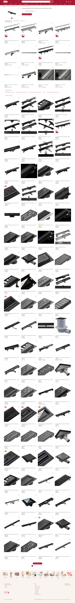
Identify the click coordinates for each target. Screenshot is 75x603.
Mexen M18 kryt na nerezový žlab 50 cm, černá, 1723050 (47, 379)
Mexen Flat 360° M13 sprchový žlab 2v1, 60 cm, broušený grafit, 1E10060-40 (33, 357)
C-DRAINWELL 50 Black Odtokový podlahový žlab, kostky (64, 180)
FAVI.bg (64, 599)
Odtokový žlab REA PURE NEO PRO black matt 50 (12, 136)
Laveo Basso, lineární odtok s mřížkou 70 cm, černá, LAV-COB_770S (15, 512)
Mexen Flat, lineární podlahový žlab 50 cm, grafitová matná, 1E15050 (15, 379)
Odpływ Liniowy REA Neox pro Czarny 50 (27, 114)
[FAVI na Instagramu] (6, 592)
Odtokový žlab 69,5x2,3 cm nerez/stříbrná (27, 62)
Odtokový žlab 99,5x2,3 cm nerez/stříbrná (11, 84)
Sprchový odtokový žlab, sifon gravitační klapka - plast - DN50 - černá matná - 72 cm (51, 62)
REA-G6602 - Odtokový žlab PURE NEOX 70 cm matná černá (64, 357)
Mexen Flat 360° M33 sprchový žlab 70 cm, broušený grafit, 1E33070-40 (16, 401)
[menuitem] (5, 4)
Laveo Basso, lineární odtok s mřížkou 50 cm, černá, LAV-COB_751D (15, 357)
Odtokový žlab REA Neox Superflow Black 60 (45, 158)
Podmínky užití (37, 593)
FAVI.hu (50, 599)
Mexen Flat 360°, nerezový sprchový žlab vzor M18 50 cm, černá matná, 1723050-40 (34, 247)
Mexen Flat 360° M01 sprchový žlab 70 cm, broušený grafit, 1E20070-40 (32, 401)
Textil (17, 577)
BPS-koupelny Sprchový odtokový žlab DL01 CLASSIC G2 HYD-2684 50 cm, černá (17, 313)
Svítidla (23, 577)
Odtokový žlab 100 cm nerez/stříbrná (61, 62)
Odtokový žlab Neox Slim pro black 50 (61, 114)
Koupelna (40, 577)
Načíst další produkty (37, 563)
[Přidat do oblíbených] (18, 8)
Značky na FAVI (37, 587)
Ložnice (52, 577)
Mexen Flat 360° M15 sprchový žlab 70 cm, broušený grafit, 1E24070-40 (49, 313)
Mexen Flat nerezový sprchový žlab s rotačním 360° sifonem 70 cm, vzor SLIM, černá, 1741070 (52, 180)
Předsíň (64, 577)
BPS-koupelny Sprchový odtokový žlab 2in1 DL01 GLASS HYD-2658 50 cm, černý (50, 269)
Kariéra (6, 587)
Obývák (46, 577)
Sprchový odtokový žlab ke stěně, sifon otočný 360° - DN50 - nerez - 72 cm (33, 40)
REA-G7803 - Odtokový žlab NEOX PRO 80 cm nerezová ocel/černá (48, 357)
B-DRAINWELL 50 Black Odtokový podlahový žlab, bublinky (14, 114)
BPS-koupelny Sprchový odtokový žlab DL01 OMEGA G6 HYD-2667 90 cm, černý (33, 423)
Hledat (52, 1)
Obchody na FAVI (37, 586)
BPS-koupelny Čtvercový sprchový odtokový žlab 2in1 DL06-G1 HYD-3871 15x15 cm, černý (35, 512)
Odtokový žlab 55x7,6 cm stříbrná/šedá (27, 84)
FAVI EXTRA (36, 592)
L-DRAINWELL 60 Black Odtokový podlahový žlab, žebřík (30, 158)
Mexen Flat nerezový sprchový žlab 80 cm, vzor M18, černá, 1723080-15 (49, 335)
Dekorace (11, 577)
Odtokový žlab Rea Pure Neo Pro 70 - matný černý (63, 158)
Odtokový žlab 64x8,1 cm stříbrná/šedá (10, 62)
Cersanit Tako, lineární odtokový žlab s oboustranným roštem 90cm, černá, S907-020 (51, 556)
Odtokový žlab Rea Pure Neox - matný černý (28, 136)
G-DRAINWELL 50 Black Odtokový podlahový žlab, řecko (13, 180)
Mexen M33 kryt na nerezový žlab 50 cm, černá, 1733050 (64, 313)
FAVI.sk (42, 599)
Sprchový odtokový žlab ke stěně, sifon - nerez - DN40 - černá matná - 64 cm (17, 158)
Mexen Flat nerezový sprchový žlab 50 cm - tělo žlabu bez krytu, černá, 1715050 (50, 512)
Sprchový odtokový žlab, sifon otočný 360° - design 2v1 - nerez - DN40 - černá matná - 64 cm (36, 180)
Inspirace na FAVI (37, 588)
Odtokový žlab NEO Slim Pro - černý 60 (44, 136)
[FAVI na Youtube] (8, 592)
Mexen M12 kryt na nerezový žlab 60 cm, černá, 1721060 (30, 556)
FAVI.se (58, 599)
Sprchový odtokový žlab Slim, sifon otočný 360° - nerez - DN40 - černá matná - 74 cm (51, 247)
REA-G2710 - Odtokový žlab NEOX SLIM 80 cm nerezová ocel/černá (48, 401)
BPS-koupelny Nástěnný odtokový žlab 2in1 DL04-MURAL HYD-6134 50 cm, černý (34, 291)
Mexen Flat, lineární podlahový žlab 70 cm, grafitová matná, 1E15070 (31, 335)
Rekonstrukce (29, 577)
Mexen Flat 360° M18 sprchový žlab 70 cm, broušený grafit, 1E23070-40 (49, 291)
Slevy (69, 577)
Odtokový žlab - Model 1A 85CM (60, 84)
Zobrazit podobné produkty (27, 14)
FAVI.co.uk (61, 599)
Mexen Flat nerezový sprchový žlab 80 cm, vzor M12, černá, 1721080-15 (15, 247)
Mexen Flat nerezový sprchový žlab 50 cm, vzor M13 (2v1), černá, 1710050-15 (50, 114)
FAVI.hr (53, 599)
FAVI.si (69, 599)
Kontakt (6, 586)
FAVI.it (55, 599)
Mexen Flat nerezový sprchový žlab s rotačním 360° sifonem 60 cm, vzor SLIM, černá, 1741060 (19, 269)
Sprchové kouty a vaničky (16, 6)
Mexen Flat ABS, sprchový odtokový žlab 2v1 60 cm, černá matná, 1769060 (16, 291)
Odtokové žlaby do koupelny (25, 6)
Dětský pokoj (58, 578)
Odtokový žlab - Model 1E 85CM (43, 84)
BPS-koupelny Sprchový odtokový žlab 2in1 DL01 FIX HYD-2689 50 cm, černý (50, 423)
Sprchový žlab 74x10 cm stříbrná (43, 40)
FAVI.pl (45, 599)
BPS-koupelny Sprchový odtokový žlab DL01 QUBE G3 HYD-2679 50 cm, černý (17, 423)
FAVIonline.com (7, 599)
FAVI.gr (67, 599)
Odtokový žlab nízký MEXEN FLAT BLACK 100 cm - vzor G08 (47, 534)
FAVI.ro (47, 599)
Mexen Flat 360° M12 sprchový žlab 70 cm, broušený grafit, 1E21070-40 (32, 379)
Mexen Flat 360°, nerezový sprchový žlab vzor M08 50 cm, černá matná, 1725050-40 (17, 556)
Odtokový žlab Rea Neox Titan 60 (60, 247)
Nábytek (5, 577)
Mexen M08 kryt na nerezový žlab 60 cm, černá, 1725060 (64, 269)
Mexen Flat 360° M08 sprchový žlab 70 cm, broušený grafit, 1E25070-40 (32, 313)
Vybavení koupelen (8, 6)
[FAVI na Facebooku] (5, 592)
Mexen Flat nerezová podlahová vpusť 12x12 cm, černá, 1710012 (31, 269)
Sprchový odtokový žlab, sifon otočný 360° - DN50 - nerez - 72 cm (15, 40)
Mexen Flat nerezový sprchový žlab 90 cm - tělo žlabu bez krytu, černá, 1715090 (17, 534)
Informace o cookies (38, 594)
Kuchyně (34, 577)
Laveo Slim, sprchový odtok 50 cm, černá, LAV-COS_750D (30, 534)
